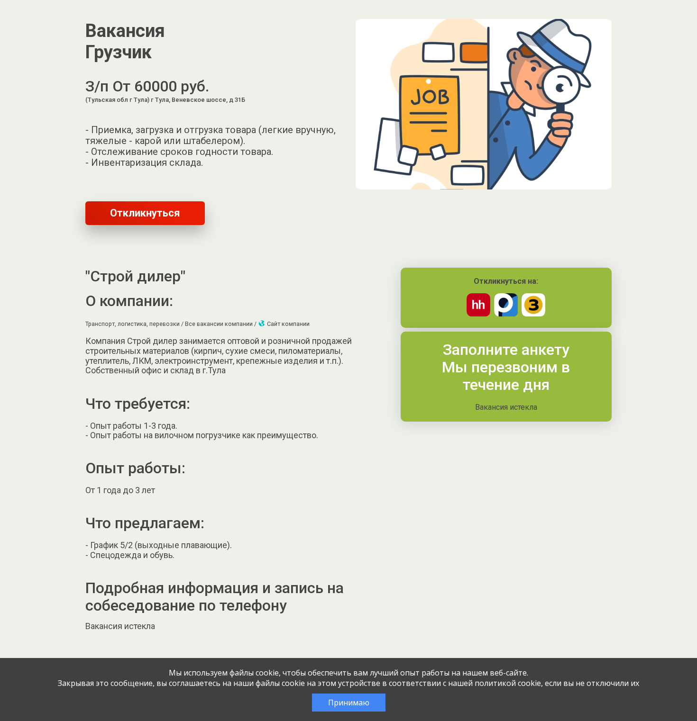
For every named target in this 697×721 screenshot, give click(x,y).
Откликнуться (145, 213)
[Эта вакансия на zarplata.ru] (533, 313)
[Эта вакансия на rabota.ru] (506, 313)
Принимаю (348, 702)
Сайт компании (288, 323)
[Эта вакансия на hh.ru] (478, 313)
